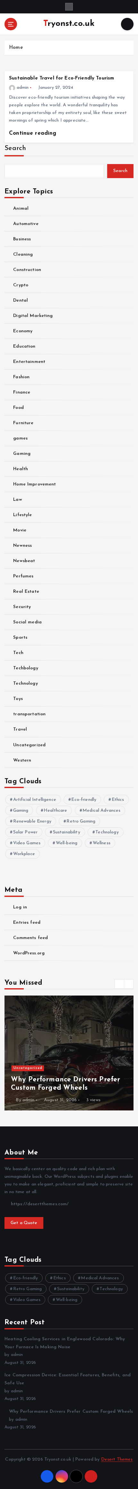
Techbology (25, 668)
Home (16, 47)
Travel (20, 729)
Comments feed (30, 938)
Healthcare (55, 810)
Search (15, 148)
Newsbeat (24, 561)
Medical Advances (101, 810)
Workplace (24, 854)
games (20, 438)
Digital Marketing (33, 315)
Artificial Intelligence (34, 799)
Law (17, 499)
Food (18, 407)
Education (24, 346)
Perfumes (23, 576)
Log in (20, 907)
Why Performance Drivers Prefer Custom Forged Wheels (71, 1411)
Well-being (66, 843)
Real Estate (26, 591)
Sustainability (66, 832)
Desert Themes (117, 1459)
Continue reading (33, 133)
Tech (18, 652)
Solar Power (25, 832)
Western (22, 760)
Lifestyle (22, 515)
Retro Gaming (80, 821)
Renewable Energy (32, 821)
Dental (20, 300)
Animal (21, 208)
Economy (22, 331)
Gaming (21, 453)
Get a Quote (24, 1223)
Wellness (101, 843)
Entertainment (29, 361)
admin (23, 87)
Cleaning (23, 254)
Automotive (25, 224)
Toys (18, 698)
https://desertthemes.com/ (39, 1204)
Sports (20, 637)
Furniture (23, 423)
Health (20, 469)
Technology (25, 683)
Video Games (27, 843)
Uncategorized (29, 745)
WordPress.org (29, 953)
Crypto (20, 285)
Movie (19, 530)
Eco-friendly (83, 799)
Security (22, 607)
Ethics (118, 799)
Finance (21, 392)
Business (22, 239)
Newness (22, 545)
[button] (119, 984)
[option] (69, 1053)
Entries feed (26, 922)
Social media (27, 622)
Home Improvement (34, 484)
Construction (27, 269)
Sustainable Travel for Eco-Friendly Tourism (61, 78)
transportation (29, 714)
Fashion (21, 377)
